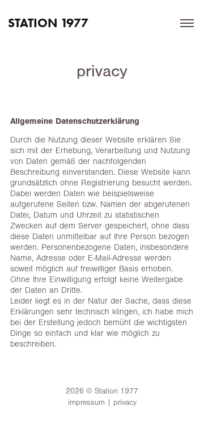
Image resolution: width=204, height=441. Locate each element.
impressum (86, 402)
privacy (125, 402)
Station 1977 (48, 23)
